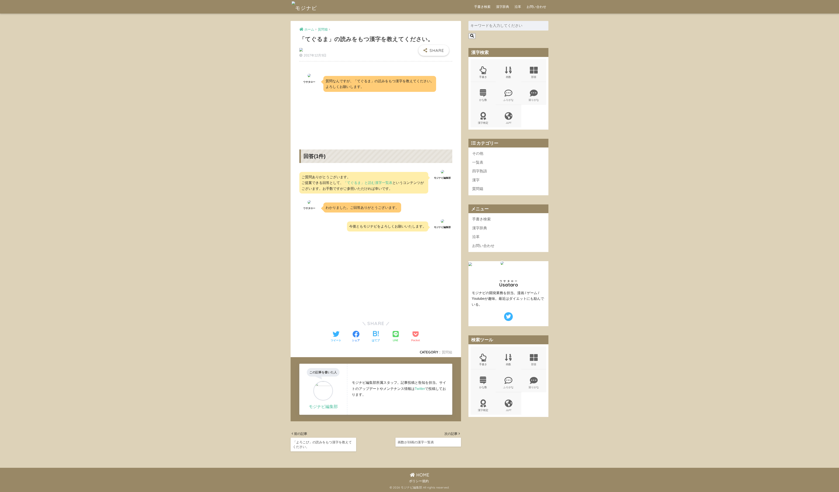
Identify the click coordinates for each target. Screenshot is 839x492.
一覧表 (477, 162)
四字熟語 (479, 171)
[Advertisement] (375, 116)
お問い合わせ (536, 7)
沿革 (518, 7)
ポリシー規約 (419, 481)
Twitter (420, 389)
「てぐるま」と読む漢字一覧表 (367, 183)
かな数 (483, 99)
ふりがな (508, 99)
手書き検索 (482, 7)
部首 (533, 77)
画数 (508, 77)
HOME (422, 475)
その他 (477, 153)
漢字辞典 (502, 7)
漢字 (476, 180)
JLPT (508, 122)
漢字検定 (483, 122)
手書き (483, 77)
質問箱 (447, 352)
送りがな (534, 99)
